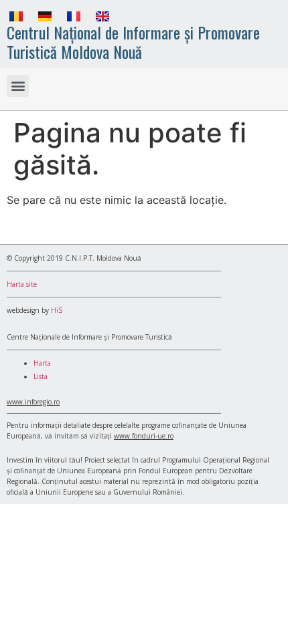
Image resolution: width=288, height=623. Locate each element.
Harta (42, 363)
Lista (40, 376)
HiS (56, 310)
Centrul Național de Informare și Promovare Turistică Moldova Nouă (133, 42)
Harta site (22, 284)
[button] (18, 86)
